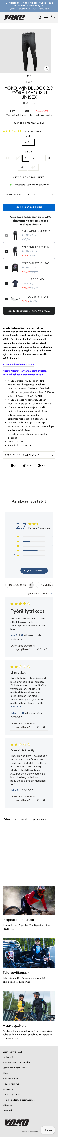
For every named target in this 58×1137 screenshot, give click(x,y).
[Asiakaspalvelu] (29, 1006)
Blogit (5, 1073)
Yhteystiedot (8, 1105)
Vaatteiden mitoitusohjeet (15, 1067)
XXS (8, 158)
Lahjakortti (8, 1057)
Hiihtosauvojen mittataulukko (16, 1062)
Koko (29, 152)
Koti (28, 81)
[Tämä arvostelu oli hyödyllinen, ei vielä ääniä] (38, 649)
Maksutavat (8, 1089)
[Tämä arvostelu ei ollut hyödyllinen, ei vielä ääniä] (44, 649)
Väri (29, 136)
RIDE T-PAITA (37, 279)
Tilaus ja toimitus (11, 1083)
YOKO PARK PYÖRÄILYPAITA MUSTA (37, 263)
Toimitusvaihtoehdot (20, 194)
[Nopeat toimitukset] (29, 900)
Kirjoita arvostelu (34, 570)
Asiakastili (8, 1110)
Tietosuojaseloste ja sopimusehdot (19, 1099)
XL (49, 158)
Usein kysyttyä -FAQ (12, 1051)
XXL (23, 167)
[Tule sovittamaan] (29, 953)
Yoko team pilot (10, 1078)
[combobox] (39, 593)
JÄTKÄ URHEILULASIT (37, 297)
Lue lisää (16, 706)
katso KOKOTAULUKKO (29, 177)
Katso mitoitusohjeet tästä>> (18, 364)
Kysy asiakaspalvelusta (22, 454)
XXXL (33, 167)
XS (17, 158)
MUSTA (28, 142)
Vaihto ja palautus (11, 1094)
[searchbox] (16, 585)
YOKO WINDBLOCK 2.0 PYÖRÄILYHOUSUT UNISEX (37, 231)
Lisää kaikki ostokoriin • (29, 310)
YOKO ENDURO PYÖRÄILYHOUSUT (37, 247)
